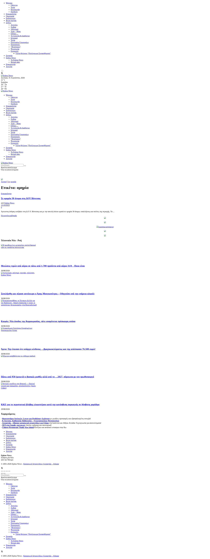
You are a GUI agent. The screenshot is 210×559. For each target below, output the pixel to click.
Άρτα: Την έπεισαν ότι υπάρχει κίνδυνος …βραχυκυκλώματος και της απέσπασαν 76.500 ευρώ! (48, 349)
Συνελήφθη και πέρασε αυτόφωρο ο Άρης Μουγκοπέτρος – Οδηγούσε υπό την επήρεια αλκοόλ (47, 293)
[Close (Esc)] (2, 471)
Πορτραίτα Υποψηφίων (20, 42)
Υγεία (13, 40)
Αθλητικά (14, 29)
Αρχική (4, 182)
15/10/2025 (5, 205)
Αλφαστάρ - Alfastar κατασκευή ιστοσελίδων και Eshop (25, 423)
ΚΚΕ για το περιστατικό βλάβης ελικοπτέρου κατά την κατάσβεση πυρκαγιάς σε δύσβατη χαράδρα (50, 404)
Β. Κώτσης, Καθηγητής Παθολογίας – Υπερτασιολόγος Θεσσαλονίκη (30, 421)
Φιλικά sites (15, 62)
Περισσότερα (9, 216)
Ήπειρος (9, 3)
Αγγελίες (14, 25)
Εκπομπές (14, 51)
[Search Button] (25, 165)
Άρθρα (13, 27)
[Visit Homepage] (7, 76)
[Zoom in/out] (9, 471)
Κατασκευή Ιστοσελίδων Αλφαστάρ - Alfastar (41, 464)
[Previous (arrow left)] (2, 473)
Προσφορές (15, 45)
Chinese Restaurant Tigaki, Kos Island (18, 427)
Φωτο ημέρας (11, 20)
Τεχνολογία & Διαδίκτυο (20, 36)
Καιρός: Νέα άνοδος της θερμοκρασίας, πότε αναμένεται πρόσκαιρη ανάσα (38, 321)
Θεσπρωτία (15, 10)
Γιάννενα (14, 5)
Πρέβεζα (14, 12)
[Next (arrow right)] (4, 473)
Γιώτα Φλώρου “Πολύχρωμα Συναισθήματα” (33, 53)
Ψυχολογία (15, 49)
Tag (8, 182)
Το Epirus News (17, 60)
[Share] (4, 471)
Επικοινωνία (10, 64)
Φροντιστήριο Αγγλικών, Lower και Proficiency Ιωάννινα (26, 419)
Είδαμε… (14, 34)
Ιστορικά (14, 38)
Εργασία (9, 56)
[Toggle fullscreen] (7, 471)
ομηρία (13, 182)
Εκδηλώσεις (10, 18)
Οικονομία (10, 16)
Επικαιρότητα (11, 14)
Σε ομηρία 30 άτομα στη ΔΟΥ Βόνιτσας (21, 198)
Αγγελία (9, 67)
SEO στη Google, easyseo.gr (13, 425)
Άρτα (13, 7)
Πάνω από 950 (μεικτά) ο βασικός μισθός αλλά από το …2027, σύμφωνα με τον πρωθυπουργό (47, 376)
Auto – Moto (16, 31)
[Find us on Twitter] (2, 73)
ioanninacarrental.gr (106, 227)
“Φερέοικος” (16, 47)
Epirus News (11, 58)
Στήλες (8, 23)
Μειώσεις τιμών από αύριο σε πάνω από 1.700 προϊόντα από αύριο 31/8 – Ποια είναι (43, 266)
